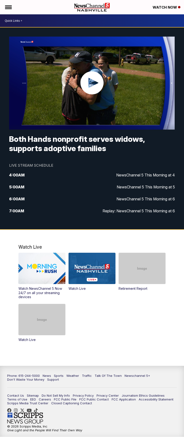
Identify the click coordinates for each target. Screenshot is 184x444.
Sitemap (33, 395)
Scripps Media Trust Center (27, 403)
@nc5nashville (37, 410)
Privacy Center (108, 395)
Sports (58, 376)
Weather (72, 376)
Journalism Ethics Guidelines (143, 395)
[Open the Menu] (8, 7)
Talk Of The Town (108, 376)
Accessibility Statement (156, 399)
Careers (45, 399)
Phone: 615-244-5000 (23, 376)
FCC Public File (65, 399)
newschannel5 (10, 410)
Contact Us (15, 395)
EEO (33, 399)
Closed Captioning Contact (71, 403)
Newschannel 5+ (137, 376)
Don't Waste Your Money (25, 379)
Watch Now (165, 7)
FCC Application (124, 399)
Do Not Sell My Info (56, 395)
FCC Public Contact (94, 399)
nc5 (23, 410)
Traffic (87, 376)
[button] (42, 276)
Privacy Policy (83, 395)
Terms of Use (17, 399)
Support (53, 379)
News (47, 376)
